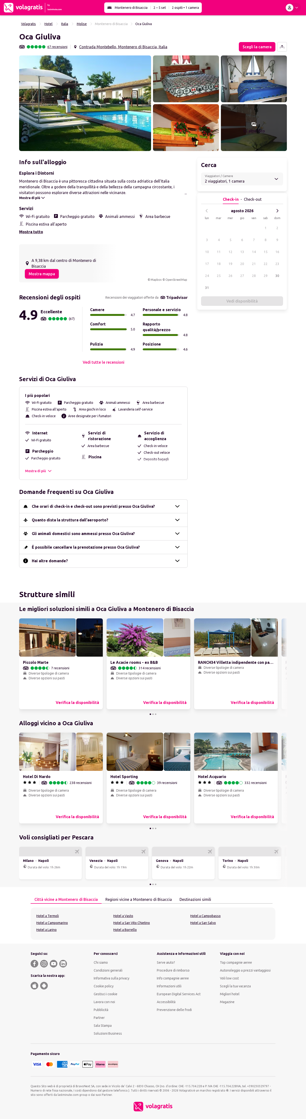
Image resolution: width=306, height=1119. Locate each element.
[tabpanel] (153, 924)
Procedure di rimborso (173, 970)
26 (230, 276)
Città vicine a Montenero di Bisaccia (66, 899)
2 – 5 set (159, 8)
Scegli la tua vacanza (235, 986)
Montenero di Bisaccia (131, 8)
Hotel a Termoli (47, 916)
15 (266, 252)
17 (207, 264)
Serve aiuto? (166, 962)
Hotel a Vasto (123, 916)
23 (277, 264)
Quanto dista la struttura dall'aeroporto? (70, 520)
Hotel (48, 24)
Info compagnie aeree (173, 978)
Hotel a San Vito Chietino (131, 923)
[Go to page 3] (155, 714)
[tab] (66, 900)
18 (219, 264)
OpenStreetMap (176, 279)
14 (254, 252)
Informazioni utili (169, 986)
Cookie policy (104, 986)
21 (254, 264)
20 (242, 264)
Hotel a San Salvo (203, 923)
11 (219, 252)
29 (266, 276)
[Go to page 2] (153, 714)
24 (207, 276)
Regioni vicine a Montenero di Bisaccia (138, 899)
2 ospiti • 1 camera (185, 8)
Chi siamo (101, 962)
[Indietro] (207, 210)
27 (242, 276)
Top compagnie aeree (236, 962)
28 (254, 276)
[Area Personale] (293, 7)
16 (277, 252)
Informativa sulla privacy (111, 978)
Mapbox (156, 279)
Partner (99, 1018)
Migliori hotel (230, 994)
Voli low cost (229, 978)
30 (277, 276)
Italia (64, 24)
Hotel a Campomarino (52, 923)
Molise (82, 24)
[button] (85, 103)
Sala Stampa (103, 1025)
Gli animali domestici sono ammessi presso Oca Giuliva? (83, 533)
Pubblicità (101, 1010)
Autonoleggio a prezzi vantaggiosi (245, 970)
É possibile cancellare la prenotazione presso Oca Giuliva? (86, 547)
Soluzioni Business (108, 1033)
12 (230, 252)
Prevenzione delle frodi (174, 1010)
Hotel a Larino (46, 930)
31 (207, 288)
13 (242, 252)
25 (219, 276)
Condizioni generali (108, 970)
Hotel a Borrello (125, 930)
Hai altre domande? (50, 561)
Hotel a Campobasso (205, 916)
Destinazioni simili (195, 899)
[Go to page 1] (150, 714)
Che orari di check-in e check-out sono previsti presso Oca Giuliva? (93, 506)
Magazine (227, 1002)
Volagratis (28, 24)
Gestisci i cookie (105, 994)
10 (207, 252)
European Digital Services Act (179, 994)
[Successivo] (277, 210)
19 (230, 264)
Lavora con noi (104, 1002)
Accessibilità (166, 1002)
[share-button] (282, 46)
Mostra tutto (31, 232)
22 (266, 264)
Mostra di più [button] (35, 471)
